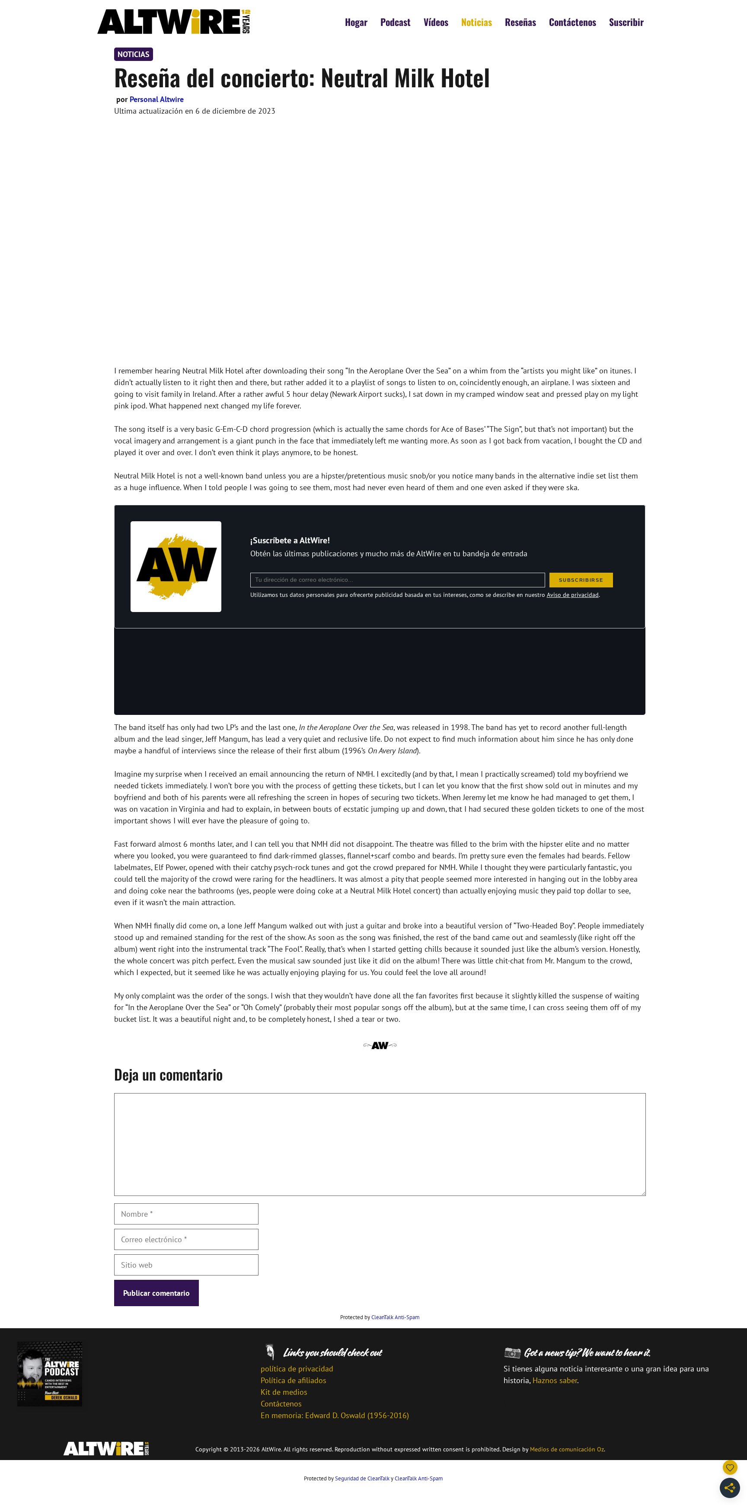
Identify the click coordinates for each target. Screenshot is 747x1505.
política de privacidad (297, 1369)
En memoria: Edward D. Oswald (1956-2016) (335, 1415)
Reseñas (520, 22)
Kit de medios (284, 1392)
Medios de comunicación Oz (567, 1449)
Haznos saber (555, 1380)
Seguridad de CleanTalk (362, 1478)
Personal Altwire (157, 99)
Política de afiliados (293, 1380)
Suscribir (626, 22)
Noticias (476, 22)
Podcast (395, 22)
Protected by (380, 1317)
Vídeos (436, 22)
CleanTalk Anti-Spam (395, 1317)
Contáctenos (572, 22)
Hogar (356, 22)
